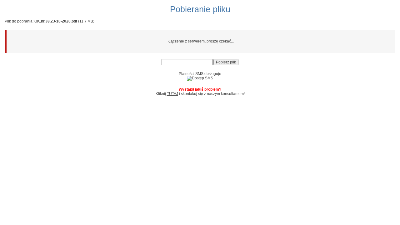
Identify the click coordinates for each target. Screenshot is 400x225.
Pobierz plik (226, 62)
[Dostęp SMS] (200, 78)
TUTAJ (172, 94)
